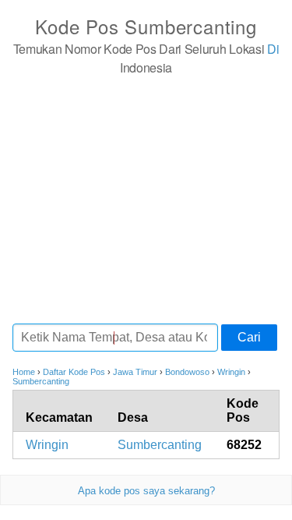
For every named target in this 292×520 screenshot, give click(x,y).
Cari (249, 337)
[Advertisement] (146, 199)
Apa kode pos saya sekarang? (146, 491)
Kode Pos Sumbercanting (146, 26)
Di (273, 49)
